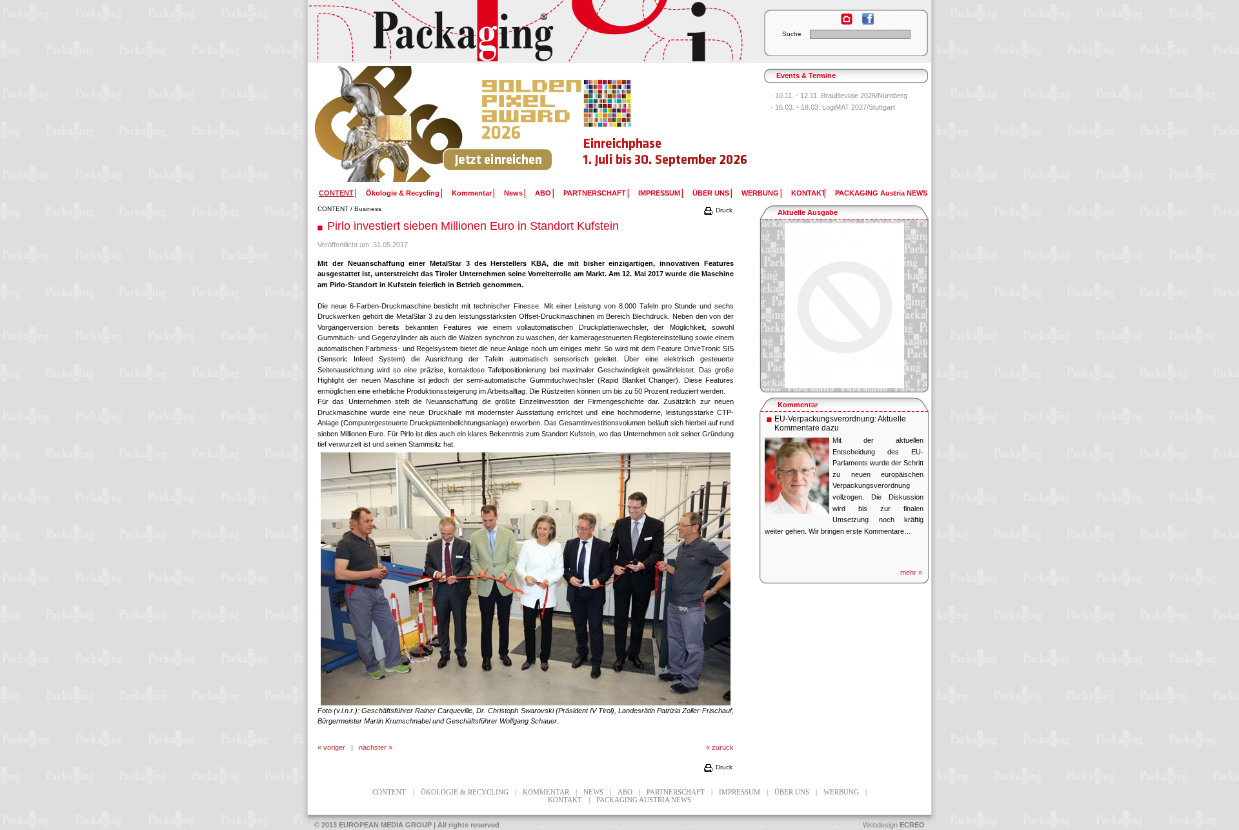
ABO (543, 193)
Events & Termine (806, 75)
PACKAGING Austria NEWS (881, 193)
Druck (723, 210)
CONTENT (332, 208)
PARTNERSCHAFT (594, 193)
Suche (791, 33)
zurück (723, 747)
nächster (373, 747)
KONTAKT (808, 193)
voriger (334, 747)
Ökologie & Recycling (402, 193)
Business (367, 208)
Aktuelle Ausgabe (808, 212)
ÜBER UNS (710, 193)
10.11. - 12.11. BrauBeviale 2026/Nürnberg (841, 95)
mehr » (911, 572)
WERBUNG (760, 193)
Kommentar (472, 193)
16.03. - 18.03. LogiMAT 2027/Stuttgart (835, 107)
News (513, 193)
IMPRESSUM (659, 193)
